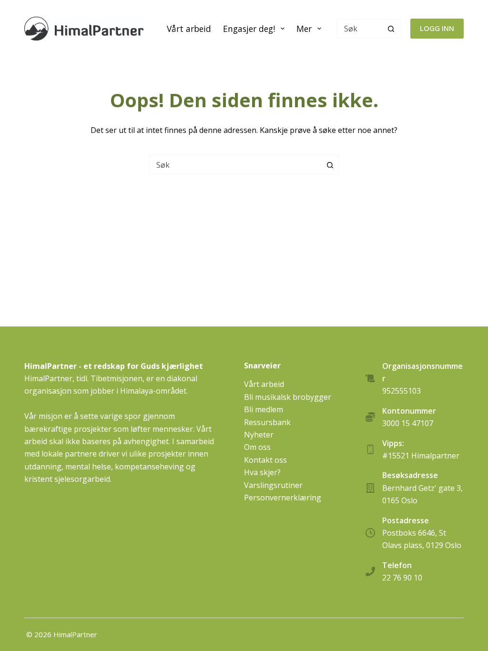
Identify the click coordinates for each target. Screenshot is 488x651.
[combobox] (235, 164)
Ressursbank (267, 422)
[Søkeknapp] (391, 29)
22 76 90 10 (402, 577)
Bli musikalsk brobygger (287, 397)
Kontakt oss (265, 460)
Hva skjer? (262, 472)
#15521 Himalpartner (420, 455)
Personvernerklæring (282, 497)
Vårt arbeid (189, 28)
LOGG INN (437, 28)
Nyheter (259, 434)
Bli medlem (263, 409)
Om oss (257, 447)
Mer (304, 28)
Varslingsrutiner (273, 485)
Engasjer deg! (249, 28)
